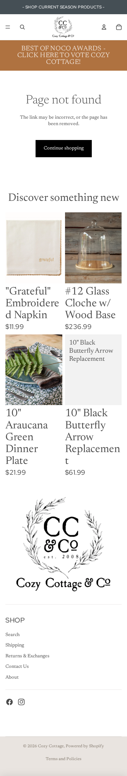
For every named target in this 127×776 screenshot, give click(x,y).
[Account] (104, 27)
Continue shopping (64, 148)
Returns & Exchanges (27, 656)
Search (12, 635)
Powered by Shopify (85, 746)
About (12, 677)
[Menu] (8, 27)
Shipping (14, 645)
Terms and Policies (63, 759)
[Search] (22, 27)
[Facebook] (9, 702)
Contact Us (17, 666)
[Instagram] (21, 702)
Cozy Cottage (51, 746)
